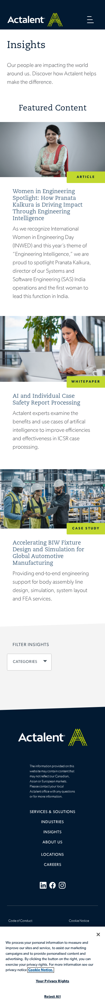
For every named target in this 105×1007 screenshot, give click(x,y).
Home (35, 19)
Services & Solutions (52, 812)
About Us (52, 842)
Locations (52, 855)
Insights (52, 832)
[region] (52, 967)
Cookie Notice (79, 921)
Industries (52, 822)
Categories (25, 662)
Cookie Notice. (40, 970)
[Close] (98, 934)
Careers (52, 865)
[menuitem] (52, 814)
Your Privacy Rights (52, 981)
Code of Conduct (20, 921)
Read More (52, 219)
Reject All (52, 997)
